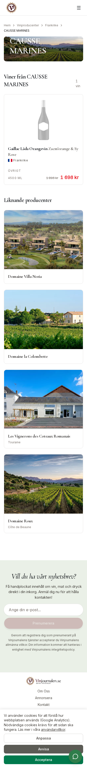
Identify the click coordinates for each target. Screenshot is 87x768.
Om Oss (43, 691)
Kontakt (44, 705)
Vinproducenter (28, 25)
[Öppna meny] (78, 7)
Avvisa (43, 749)
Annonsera (43, 698)
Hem (7, 25)
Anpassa (43, 738)
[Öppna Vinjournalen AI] (75, 756)
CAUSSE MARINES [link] (16, 30)
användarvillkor (53, 729)
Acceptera (43, 760)
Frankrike (51, 25)
